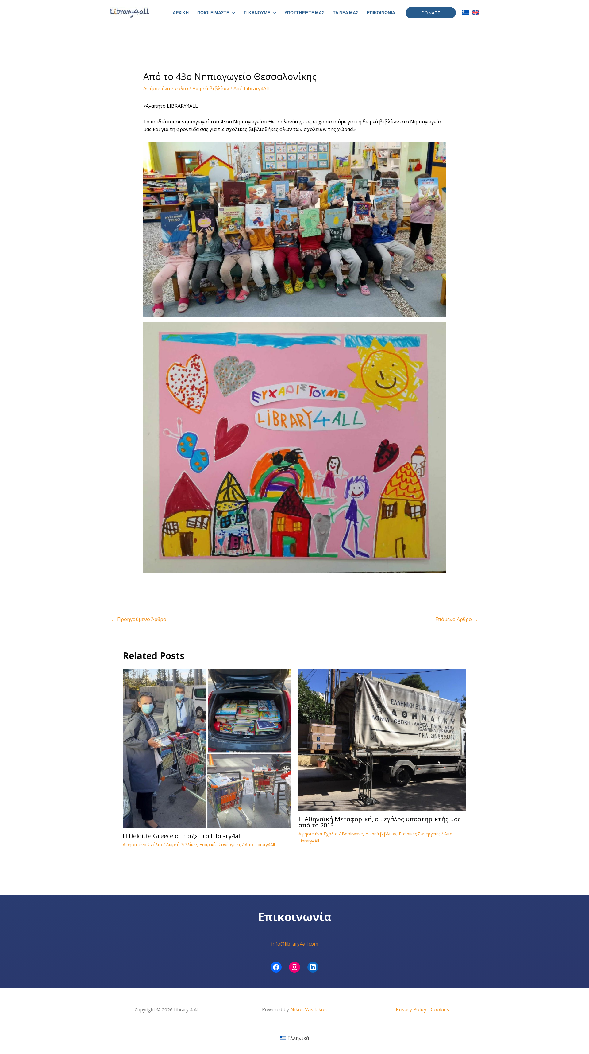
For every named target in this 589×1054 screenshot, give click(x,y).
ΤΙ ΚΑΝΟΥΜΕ (257, 13)
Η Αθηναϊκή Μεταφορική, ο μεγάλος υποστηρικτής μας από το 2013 (379, 822)
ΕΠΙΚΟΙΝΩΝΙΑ (381, 13)
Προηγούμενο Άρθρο (138, 619)
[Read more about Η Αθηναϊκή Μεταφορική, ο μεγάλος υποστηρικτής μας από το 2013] (382, 739)
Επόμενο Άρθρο (456, 619)
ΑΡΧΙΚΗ (181, 13)
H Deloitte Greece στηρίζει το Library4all (182, 836)
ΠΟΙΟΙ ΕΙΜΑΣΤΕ (213, 13)
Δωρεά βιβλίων (210, 88)
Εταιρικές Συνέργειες (220, 844)
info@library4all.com (294, 943)
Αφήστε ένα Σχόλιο (165, 88)
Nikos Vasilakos (308, 1009)
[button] (232, 13)
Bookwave (352, 834)
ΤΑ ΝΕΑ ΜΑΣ (345, 13)
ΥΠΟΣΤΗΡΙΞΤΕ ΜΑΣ (304, 13)
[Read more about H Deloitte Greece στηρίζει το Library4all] (207, 748)
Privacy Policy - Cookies (422, 1009)
